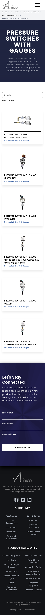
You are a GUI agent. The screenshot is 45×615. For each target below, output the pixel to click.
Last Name (7, 423)
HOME (4, 12)
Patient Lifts (11, 571)
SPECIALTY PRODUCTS (10, 16)
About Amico (11, 516)
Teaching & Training (33, 590)
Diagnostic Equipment (33, 584)
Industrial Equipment (11, 555)
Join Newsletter (22, 447)
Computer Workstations (11, 588)
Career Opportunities (12, 521)
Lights (11, 583)
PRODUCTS (14, 12)
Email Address (9, 434)
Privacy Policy (15, 609)
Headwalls (11, 560)
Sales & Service (33, 516)
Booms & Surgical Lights (11, 577)
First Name (7, 412)
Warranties (33, 520)
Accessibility (30, 609)
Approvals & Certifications (34, 526)
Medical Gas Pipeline (33, 567)
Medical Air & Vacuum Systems (33, 572)
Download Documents (11, 537)
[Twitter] (22, 498)
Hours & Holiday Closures (33, 533)
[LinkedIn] (29, 498)
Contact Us (11, 527)
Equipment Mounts (33, 555)
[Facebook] (16, 498)
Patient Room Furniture (34, 561)
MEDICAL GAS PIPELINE (31, 12)
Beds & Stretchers (33, 578)
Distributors (11, 531)
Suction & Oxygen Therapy (11, 565)
